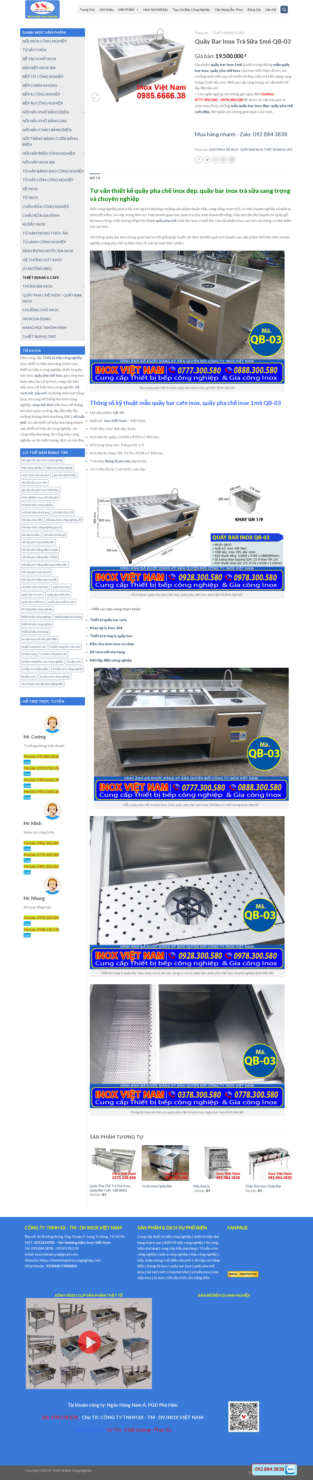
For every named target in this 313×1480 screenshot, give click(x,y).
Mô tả (95, 178)
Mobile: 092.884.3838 (41, 756)
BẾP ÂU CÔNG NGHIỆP (42, 103)
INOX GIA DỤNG (36, 319)
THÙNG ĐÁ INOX (37, 286)
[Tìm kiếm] (284, 9)
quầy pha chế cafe (58, 594)
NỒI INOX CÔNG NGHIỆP (44, 41)
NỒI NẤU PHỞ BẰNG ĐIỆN (45, 112)
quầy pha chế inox (48, 375)
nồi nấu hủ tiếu (31, 535)
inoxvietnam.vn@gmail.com (56, 1254)
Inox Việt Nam (115, 420)
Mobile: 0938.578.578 (41, 929)
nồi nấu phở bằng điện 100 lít (39, 557)
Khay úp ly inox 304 (106, 627)
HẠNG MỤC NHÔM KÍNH (44, 327)
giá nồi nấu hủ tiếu (65, 475)
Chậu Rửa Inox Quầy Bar (263, 1186)
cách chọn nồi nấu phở (35, 475)
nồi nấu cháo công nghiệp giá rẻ (41, 527)
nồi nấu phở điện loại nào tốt (39, 579)
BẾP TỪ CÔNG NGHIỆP (42, 76)
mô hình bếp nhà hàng (35, 512)
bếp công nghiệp (32, 468)
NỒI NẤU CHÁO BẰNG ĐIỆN (46, 129)
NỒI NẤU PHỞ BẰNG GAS (44, 121)
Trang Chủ (87, 9)
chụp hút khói (42, 404)
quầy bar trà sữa (32, 594)
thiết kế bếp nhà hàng (35, 632)
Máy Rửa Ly (202, 1186)
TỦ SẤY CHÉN (34, 50)
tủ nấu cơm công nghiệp (55, 676)
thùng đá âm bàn (117, 461)
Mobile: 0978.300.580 (41, 917)
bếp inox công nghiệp (59, 468)
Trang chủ (202, 33)
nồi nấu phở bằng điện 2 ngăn (40, 550)
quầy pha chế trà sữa (61, 602)
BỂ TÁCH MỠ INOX (39, 59)
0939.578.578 (67, 1248)
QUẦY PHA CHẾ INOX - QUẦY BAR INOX (52, 298)
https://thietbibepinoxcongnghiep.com (70, 1260)
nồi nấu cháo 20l (63, 512)
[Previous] (90, 1175)
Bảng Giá (254, 9)
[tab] (95, 178)
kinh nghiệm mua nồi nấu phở (40, 497)
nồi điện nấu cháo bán (35, 587)
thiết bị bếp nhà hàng (68, 617)
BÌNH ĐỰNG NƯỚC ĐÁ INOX (47, 251)
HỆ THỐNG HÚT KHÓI (42, 260)
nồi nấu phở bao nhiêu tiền (38, 542)
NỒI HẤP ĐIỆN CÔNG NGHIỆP (48, 153)
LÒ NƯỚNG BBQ (37, 268)
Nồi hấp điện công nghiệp (111, 660)
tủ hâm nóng (29, 654)
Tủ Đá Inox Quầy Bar (157, 1186)
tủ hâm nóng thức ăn (54, 654)
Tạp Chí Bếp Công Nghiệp (191, 9)
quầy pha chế (166, 220)
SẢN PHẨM (126, 9)
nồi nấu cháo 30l (32, 520)
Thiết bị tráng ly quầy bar (111, 636)
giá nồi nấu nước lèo (34, 482)
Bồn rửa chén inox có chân (112, 644)
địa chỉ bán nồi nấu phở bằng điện (42, 684)
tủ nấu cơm (29, 676)
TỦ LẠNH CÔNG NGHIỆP (44, 242)
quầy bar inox (61, 587)
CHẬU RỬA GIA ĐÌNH (41, 215)
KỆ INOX (30, 189)
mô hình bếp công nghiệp (37, 505)
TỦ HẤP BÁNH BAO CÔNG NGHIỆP (53, 171)
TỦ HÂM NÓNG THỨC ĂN (45, 233)
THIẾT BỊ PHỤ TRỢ (39, 336)
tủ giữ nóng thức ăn (34, 646)
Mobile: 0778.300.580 (41, 854)
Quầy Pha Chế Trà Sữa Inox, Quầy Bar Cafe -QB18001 (110, 1188)
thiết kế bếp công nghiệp (37, 624)
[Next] (292, 1175)
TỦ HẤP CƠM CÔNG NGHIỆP (48, 180)
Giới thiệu (106, 9)
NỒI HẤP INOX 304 (38, 162)
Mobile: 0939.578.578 (41, 768)
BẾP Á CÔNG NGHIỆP (41, 94)
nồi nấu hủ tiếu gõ (55, 535)
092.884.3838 (42, 1248)
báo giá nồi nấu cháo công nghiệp (42, 460)
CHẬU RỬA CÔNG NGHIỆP (45, 206)
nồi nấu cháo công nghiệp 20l (64, 520)
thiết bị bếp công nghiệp (36, 617)
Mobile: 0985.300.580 (41, 866)
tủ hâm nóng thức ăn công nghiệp (42, 661)
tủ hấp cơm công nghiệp (68, 669)
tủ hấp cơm (74, 661)
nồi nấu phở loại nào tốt (36, 572)
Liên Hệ (270, 9)
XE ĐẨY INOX (33, 224)
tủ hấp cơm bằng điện (35, 669)
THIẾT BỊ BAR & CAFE (40, 277)
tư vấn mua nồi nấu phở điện (39, 639)
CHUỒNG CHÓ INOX (40, 310)
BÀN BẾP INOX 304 (38, 67)
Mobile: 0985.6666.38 (41, 780)
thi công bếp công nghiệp (37, 609)
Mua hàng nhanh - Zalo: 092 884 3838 (241, 134)
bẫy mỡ (41, 393)
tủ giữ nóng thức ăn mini (65, 646)
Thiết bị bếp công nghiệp (62, 357)
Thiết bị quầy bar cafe (108, 619)
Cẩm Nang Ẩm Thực (228, 9)
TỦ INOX (30, 197)
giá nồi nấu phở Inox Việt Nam (40, 490)
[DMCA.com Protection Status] (243, 1273)
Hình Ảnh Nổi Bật (155, 9)
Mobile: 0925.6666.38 (41, 791)
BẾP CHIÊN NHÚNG (39, 85)
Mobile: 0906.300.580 (41, 843)
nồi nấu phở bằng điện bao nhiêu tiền (44, 564)
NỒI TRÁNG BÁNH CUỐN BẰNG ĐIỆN (50, 141)
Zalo (27, 762)
